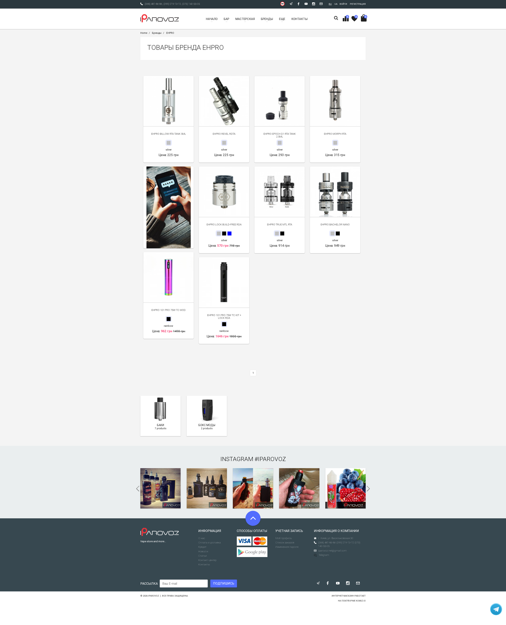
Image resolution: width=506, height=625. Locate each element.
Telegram (324, 554)
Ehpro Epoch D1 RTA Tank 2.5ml (279, 135)
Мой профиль (283, 538)
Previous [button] (136, 489)
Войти (343, 4)
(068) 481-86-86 (153, 3)
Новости (203, 551)
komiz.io (361, 601)
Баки (160, 425)
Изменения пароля (286, 546)
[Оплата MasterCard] (260, 541)
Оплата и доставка (209, 542)
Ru (330, 4)
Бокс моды (206, 425)
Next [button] (370, 489)
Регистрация (358, 4)
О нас (201, 538)
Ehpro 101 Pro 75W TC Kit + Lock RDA (224, 316)
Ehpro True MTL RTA (279, 224)
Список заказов (284, 542)
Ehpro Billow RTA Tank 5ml (168, 133)
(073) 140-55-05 (191, 3)
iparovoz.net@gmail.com (332, 550)
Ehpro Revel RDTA (224, 133)
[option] (168, 207)
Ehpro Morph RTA (335, 133)
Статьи (202, 555)
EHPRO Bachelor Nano (335, 224)
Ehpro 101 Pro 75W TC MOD (168, 310)
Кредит (202, 546)
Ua (335, 4)
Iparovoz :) (154, 596)
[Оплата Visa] (244, 541)
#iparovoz (270, 459)
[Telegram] (496, 609)
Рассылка (149, 583)
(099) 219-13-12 (172, 3)
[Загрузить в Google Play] (253, 552)
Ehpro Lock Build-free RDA (224, 224)
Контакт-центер (207, 560)
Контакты (204, 564)
